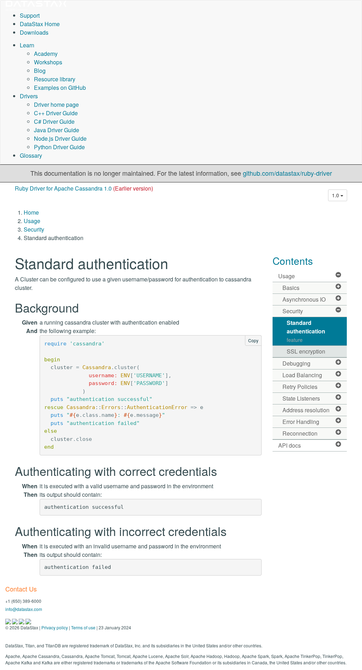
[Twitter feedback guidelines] (22, 621)
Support (30, 15)
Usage (32, 221)
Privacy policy (54, 627)
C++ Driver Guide (56, 113)
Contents (293, 261)
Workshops (48, 62)
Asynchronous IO (304, 299)
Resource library (54, 79)
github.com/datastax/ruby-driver (287, 172)
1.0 (336, 195)
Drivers (29, 96)
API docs (289, 445)
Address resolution (305, 410)
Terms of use (83, 627)
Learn (27, 45)
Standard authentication (306, 331)
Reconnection (299, 433)
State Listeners (301, 398)
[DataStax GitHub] (28, 621)
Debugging (296, 363)
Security (34, 229)
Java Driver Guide (56, 130)
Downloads (34, 32)
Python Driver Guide (59, 147)
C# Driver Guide (54, 121)
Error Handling (300, 422)
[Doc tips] (15, 621)
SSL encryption (306, 351)
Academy (46, 53)
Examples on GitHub (60, 87)
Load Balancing (302, 375)
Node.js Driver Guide (60, 138)
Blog (40, 70)
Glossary (31, 155)
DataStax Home (40, 24)
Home (31, 212)
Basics (290, 288)
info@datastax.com (23, 609)
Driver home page (56, 104)
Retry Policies (299, 387)
